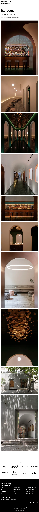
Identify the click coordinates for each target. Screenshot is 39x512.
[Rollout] (5, 472)
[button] (37, 2)
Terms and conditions (30, 489)
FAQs (14, 491)
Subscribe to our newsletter (6, 502)
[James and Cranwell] (14, 473)
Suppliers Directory (17, 489)
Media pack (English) (29, 491)
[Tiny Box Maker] (24, 472)
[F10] (34, 473)
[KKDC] (15, 466)
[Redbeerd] (24, 466)
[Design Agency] (34, 466)
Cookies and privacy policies (31, 487)
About (2, 487)
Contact (15, 493)
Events (2, 493)
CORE (23, 510)
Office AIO (12, 14)
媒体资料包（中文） (29, 493)
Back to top (4, 453)
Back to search (34, 453)
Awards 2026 (3, 489)
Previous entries (3, 491)
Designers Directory (17, 487)
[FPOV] (5, 466)
